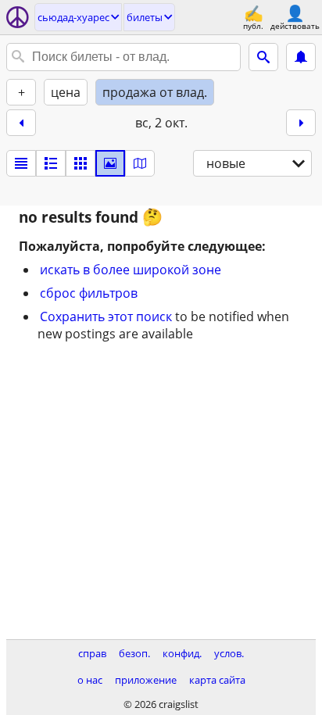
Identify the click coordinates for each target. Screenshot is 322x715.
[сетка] (80, 163)
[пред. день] (21, 122)
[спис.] (21, 163)
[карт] (140, 163)
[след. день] (301, 122)
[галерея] (110, 163)
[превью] (51, 163)
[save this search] (301, 57)
